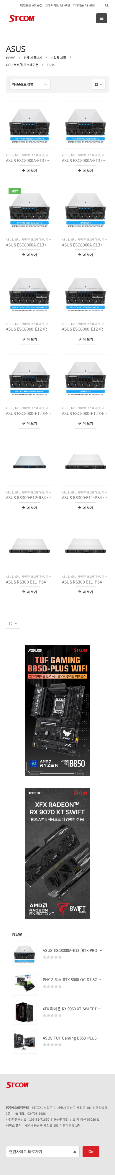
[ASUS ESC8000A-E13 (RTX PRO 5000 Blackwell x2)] (24, 954)
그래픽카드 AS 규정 (57, 5)
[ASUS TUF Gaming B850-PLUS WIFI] (24, 1041)
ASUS (9, 155)
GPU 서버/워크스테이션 (29, 155)
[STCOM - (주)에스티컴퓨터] (22, 18)
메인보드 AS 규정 (31, 5)
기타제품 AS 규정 (84, 5)
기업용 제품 (53, 155)
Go (90, 1151)
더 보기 (32, 170)
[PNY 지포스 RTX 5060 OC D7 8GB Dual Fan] (24, 983)
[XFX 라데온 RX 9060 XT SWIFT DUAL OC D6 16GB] (24, 1012)
